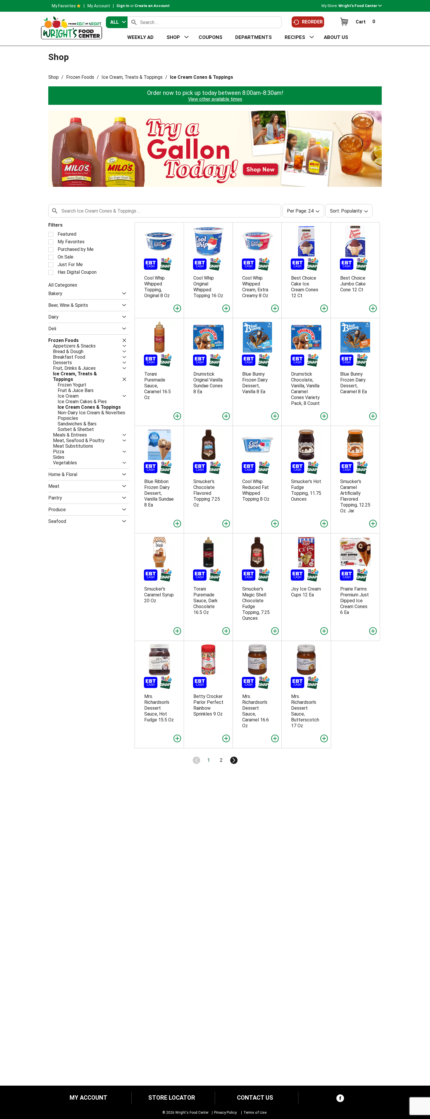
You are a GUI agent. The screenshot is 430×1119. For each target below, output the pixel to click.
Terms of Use (254, 1112)
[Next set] (233, 760)
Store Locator (171, 1097)
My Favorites (64, 6)
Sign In (122, 6)
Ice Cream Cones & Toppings (201, 77)
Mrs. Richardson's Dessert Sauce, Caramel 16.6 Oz (255, 711)
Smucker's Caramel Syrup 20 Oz (159, 594)
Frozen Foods (80, 77)
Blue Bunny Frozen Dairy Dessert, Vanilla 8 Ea (255, 382)
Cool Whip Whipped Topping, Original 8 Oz (157, 286)
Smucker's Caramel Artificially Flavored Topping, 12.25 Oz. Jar (355, 496)
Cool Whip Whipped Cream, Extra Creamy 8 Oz (255, 286)
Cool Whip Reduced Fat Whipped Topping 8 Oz (255, 490)
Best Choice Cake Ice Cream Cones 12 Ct (304, 286)
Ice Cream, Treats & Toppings (132, 77)
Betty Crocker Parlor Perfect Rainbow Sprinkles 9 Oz (208, 705)
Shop (53, 77)
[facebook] (340, 1099)
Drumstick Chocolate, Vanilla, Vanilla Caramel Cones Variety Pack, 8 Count (305, 388)
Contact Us (255, 1097)
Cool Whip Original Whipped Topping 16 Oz (208, 286)
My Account (98, 6)
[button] (360, 6)
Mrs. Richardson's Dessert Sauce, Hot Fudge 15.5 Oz (159, 708)
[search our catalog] (134, 22)
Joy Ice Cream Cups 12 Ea (306, 592)
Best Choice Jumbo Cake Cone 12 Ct (353, 283)
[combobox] (117, 22)
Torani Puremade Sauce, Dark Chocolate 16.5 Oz (205, 600)
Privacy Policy (225, 1112)
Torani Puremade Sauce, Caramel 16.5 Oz (157, 385)
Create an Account (152, 6)
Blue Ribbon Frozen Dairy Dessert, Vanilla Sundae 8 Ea (159, 493)
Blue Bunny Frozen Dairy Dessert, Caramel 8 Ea (353, 382)
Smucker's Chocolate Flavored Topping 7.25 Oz (206, 493)
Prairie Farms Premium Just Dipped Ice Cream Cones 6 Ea (354, 600)
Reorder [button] (312, 22)
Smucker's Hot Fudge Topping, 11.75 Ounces (306, 490)
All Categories (62, 285)
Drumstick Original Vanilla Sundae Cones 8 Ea (208, 382)
